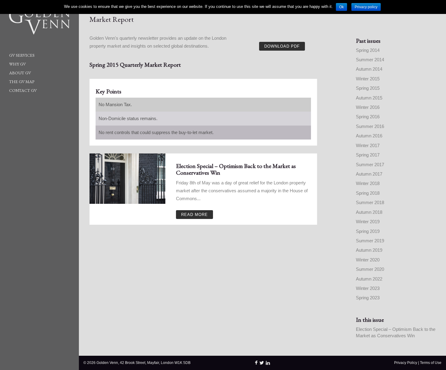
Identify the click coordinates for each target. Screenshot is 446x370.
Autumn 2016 (369, 135)
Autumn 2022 (369, 278)
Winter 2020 (368, 259)
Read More (194, 214)
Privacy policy (366, 7)
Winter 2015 (368, 78)
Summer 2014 (370, 59)
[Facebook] (256, 363)
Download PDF (282, 46)
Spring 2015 (368, 88)
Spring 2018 (368, 193)
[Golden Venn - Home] (35, 21)
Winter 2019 (368, 221)
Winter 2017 (368, 145)
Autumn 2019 (369, 250)
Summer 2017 (370, 164)
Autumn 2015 (369, 97)
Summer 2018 (370, 202)
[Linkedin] (268, 363)
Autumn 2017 (369, 174)
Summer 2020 (370, 269)
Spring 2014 (368, 50)
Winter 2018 (368, 183)
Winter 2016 (368, 107)
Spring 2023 (368, 297)
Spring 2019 (368, 231)
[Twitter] (261, 363)
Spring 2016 (368, 116)
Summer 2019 (370, 240)
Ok (341, 7)
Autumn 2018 (369, 212)
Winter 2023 (368, 288)
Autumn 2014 (369, 69)
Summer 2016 (370, 126)
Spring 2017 (368, 154)
